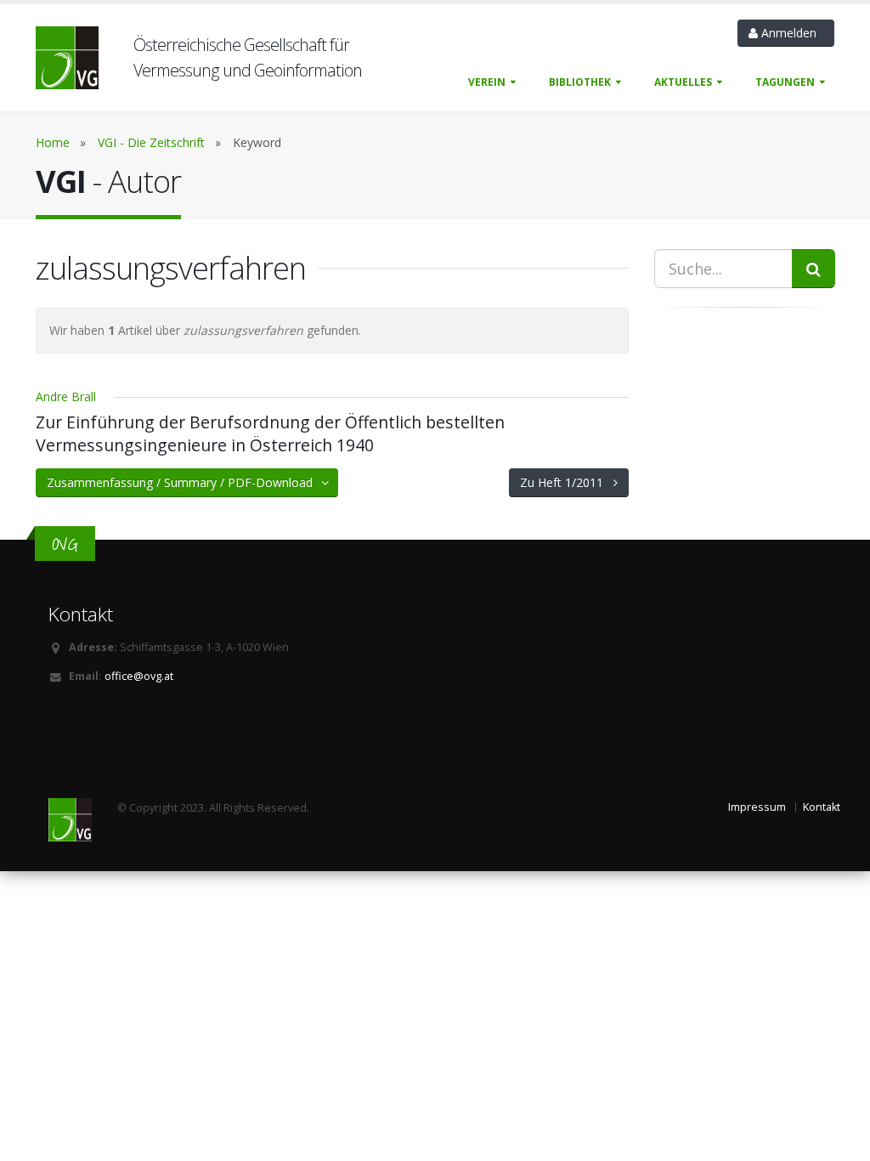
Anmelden (790, 33)
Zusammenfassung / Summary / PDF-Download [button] (185, 482)
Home (53, 142)
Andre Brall (66, 396)
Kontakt (821, 807)
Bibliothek (580, 82)
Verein (487, 82)
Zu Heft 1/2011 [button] (566, 482)
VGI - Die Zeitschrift (151, 142)
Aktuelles (683, 82)
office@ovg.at (139, 676)
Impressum (757, 807)
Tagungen (785, 82)
